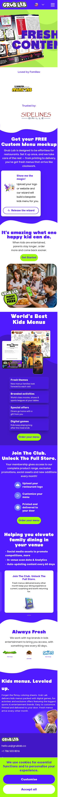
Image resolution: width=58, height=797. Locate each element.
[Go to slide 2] (27, 634)
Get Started (28, 264)
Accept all (28, 789)
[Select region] (37, 4)
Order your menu (27, 441)
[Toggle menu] (50, 5)
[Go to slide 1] (26, 634)
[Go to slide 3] (29, 634)
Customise (28, 779)
